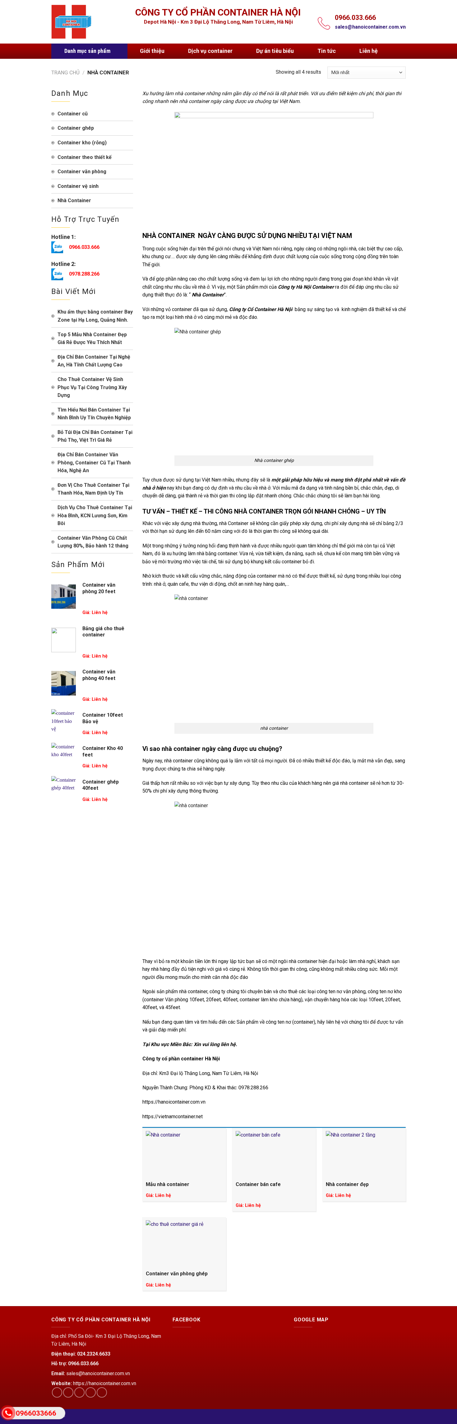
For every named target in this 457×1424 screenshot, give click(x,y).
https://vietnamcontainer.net (172, 1116)
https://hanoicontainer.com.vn (173, 1102)
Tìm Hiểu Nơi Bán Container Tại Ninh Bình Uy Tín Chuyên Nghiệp (94, 414)
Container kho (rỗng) (82, 143)
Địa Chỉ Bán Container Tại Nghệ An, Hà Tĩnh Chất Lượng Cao (94, 361)
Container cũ (73, 114)
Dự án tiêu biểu (275, 51)
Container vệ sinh (78, 186)
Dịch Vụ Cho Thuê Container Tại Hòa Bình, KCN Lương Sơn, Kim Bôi (95, 515)
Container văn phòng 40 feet (98, 675)
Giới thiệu (152, 51)
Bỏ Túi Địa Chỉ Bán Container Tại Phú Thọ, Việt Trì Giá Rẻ (95, 436)
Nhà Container (74, 200)
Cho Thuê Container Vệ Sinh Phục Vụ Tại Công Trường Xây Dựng (92, 387)
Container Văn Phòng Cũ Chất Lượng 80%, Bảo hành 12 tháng (93, 542)
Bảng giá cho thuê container (103, 632)
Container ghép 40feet (100, 785)
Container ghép (76, 128)
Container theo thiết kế (85, 157)
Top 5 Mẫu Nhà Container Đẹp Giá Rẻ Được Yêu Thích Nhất (92, 339)
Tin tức (326, 51)
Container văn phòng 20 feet (98, 588)
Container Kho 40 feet (102, 751)
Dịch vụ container (210, 51)
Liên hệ (368, 51)
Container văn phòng (82, 172)
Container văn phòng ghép (177, 1274)
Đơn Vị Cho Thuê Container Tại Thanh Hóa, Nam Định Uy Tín (93, 489)
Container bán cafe (258, 1184)
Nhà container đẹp (347, 1184)
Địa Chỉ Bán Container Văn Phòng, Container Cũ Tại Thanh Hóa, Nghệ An (94, 462)
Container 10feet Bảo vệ (102, 718)
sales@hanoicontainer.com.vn (370, 27)
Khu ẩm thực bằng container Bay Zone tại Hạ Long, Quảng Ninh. (95, 316)
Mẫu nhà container (167, 1184)
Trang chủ (65, 72)
